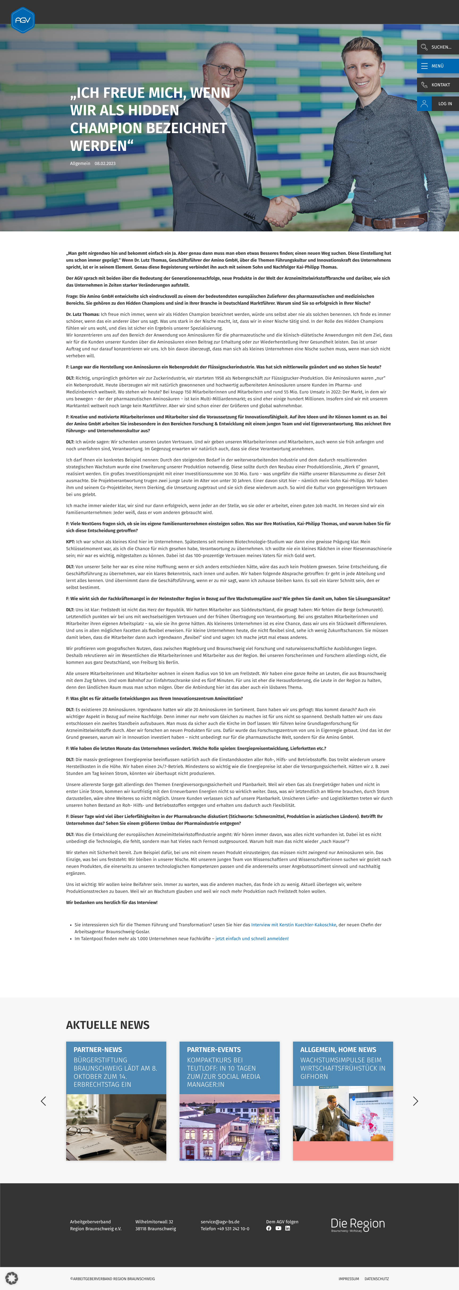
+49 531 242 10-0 (233, 1229)
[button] (438, 66)
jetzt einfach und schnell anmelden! (252, 938)
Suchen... (442, 47)
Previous (43, 1101)
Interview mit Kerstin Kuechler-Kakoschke (293, 925)
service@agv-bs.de (220, 1222)
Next (415, 1101)
